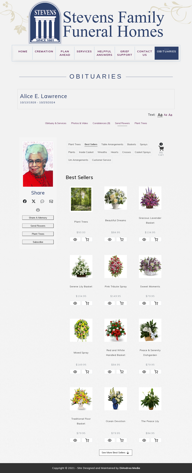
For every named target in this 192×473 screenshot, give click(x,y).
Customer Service (101, 159)
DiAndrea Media (130, 468)
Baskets (131, 144)
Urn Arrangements (78, 159)
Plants (71, 152)
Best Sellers (91, 144)
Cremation (44, 51)
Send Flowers (38, 225)
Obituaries (166, 51)
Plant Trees (38, 233)
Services (84, 51)
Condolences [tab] (101, 123)
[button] (160, 114)
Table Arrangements (112, 144)
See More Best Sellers (114, 452)
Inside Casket (86, 152)
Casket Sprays (143, 152)
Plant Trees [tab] (141, 123)
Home (22, 51)
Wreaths (102, 152)
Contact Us (144, 53)
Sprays (143, 144)
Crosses (126, 152)
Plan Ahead (65, 53)
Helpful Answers (104, 53)
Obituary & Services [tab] (55, 123)
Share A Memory (38, 217)
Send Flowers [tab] (122, 123)
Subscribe (38, 241)
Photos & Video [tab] (79, 123)
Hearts (114, 152)
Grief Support (124, 53)
